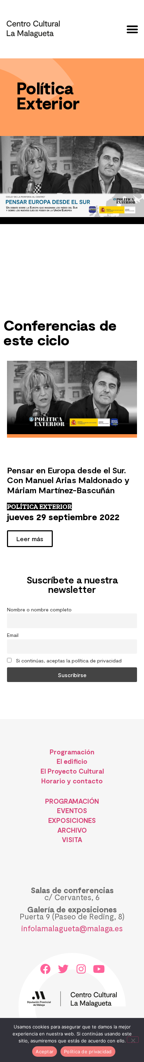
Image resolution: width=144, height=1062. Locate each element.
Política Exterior (39, 506)
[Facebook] (45, 969)
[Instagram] (81, 969)
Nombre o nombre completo (39, 609)
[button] (132, 29)
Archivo (71, 830)
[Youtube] (99, 969)
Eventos (72, 810)
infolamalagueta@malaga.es (72, 928)
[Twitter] (63, 969)
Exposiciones (72, 820)
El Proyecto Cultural (72, 771)
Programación (72, 752)
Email (13, 635)
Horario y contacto (72, 781)
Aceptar (44, 1051)
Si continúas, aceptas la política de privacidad (68, 660)
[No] (133, 1039)
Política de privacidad (88, 1051)
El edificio (72, 761)
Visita (72, 839)
